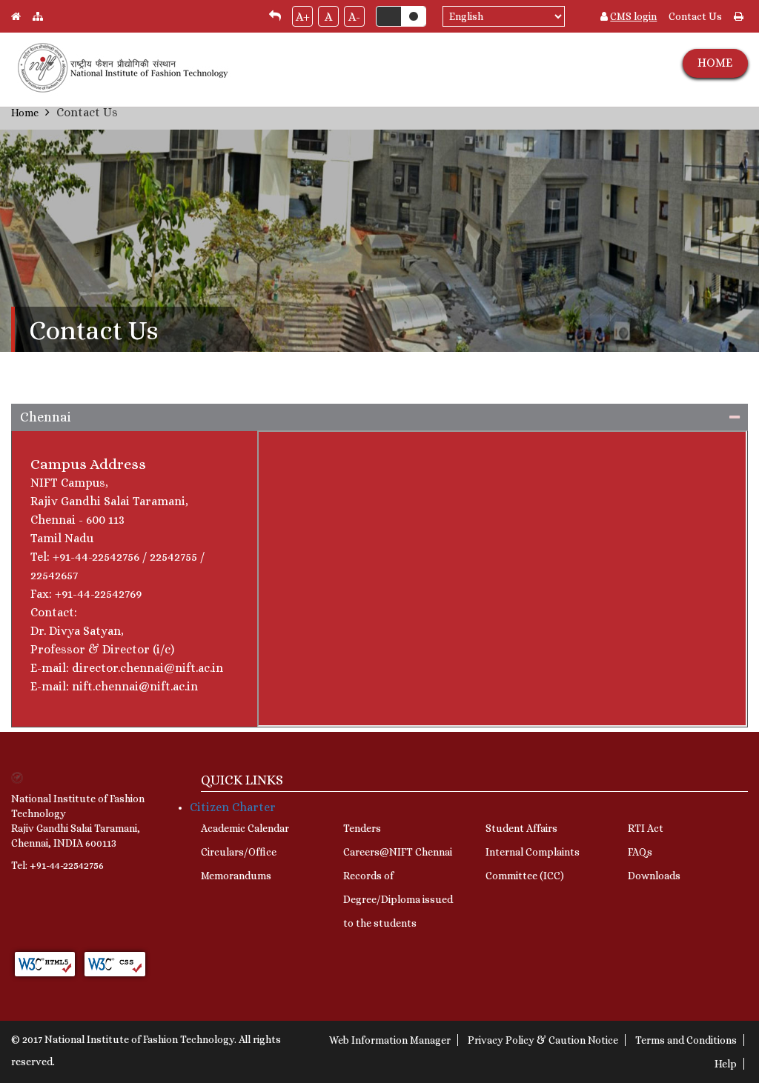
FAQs (640, 852)
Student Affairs (521, 828)
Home (25, 113)
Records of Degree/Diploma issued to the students (398, 899)
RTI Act (645, 828)
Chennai (45, 417)
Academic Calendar (245, 828)
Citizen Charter (233, 807)
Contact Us (695, 16)
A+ (303, 17)
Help (726, 1064)
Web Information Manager (390, 1040)
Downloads (654, 876)
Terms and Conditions (686, 1040)
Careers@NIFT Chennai (397, 852)
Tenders (362, 828)
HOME (714, 63)
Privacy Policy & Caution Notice (543, 1040)
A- (354, 17)
